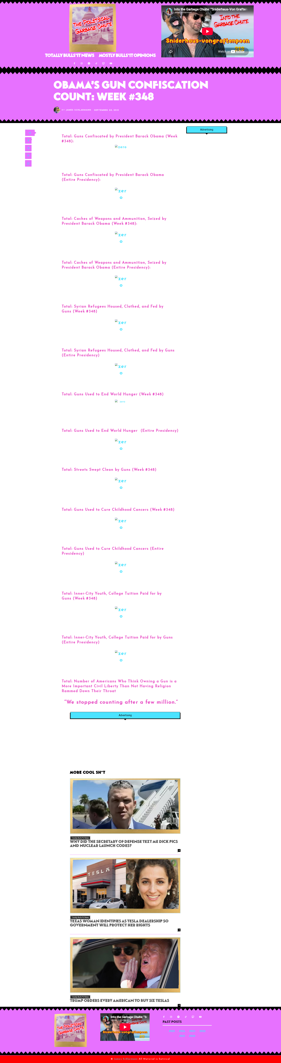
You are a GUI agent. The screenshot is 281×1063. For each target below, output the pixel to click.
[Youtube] (111, 63)
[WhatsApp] (28, 163)
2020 (192, 1036)
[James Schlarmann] (58, 110)
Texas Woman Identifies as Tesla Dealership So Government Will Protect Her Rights (119, 923)
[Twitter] (28, 148)
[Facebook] (74, 63)
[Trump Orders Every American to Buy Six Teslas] (125, 965)
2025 (172, 1031)
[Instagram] (82, 63)
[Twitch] (104, 63)
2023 (192, 1031)
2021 (182, 1036)
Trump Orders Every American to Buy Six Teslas (119, 1001)
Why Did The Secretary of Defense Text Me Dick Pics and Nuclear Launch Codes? (124, 844)
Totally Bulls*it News (80, 838)
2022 (203, 1031)
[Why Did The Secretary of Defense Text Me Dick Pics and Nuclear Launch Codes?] (125, 806)
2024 (182, 1031)
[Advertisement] (125, 746)
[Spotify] (89, 63)
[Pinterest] (28, 155)
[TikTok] (96, 63)
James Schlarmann (78, 110)
